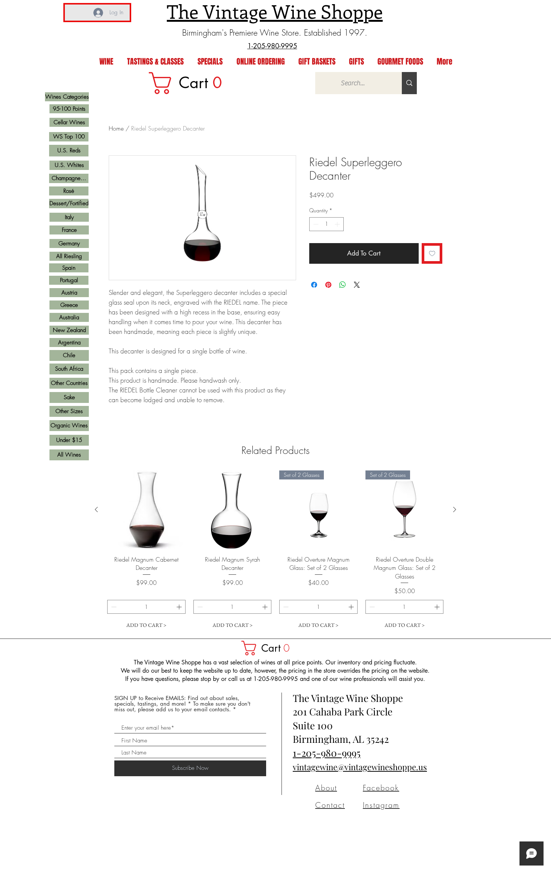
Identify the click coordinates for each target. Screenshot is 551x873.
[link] (190, 83)
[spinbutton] (326, 224)
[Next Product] (454, 509)
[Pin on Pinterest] (328, 284)
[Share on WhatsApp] (342, 284)
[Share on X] (356, 284)
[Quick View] (146, 509)
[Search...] (409, 83)
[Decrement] (315, 224)
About (326, 788)
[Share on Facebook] (314, 284)
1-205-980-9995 (327, 752)
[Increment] (338, 224)
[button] (269, 648)
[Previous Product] (96, 509)
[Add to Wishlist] (432, 253)
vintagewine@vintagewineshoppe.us (360, 766)
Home (116, 128)
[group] (275, 551)
